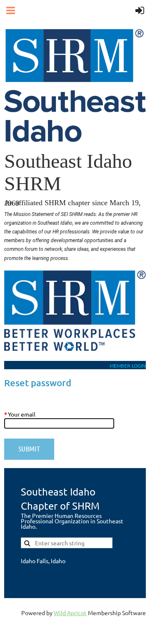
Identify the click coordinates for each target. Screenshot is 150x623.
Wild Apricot (70, 612)
